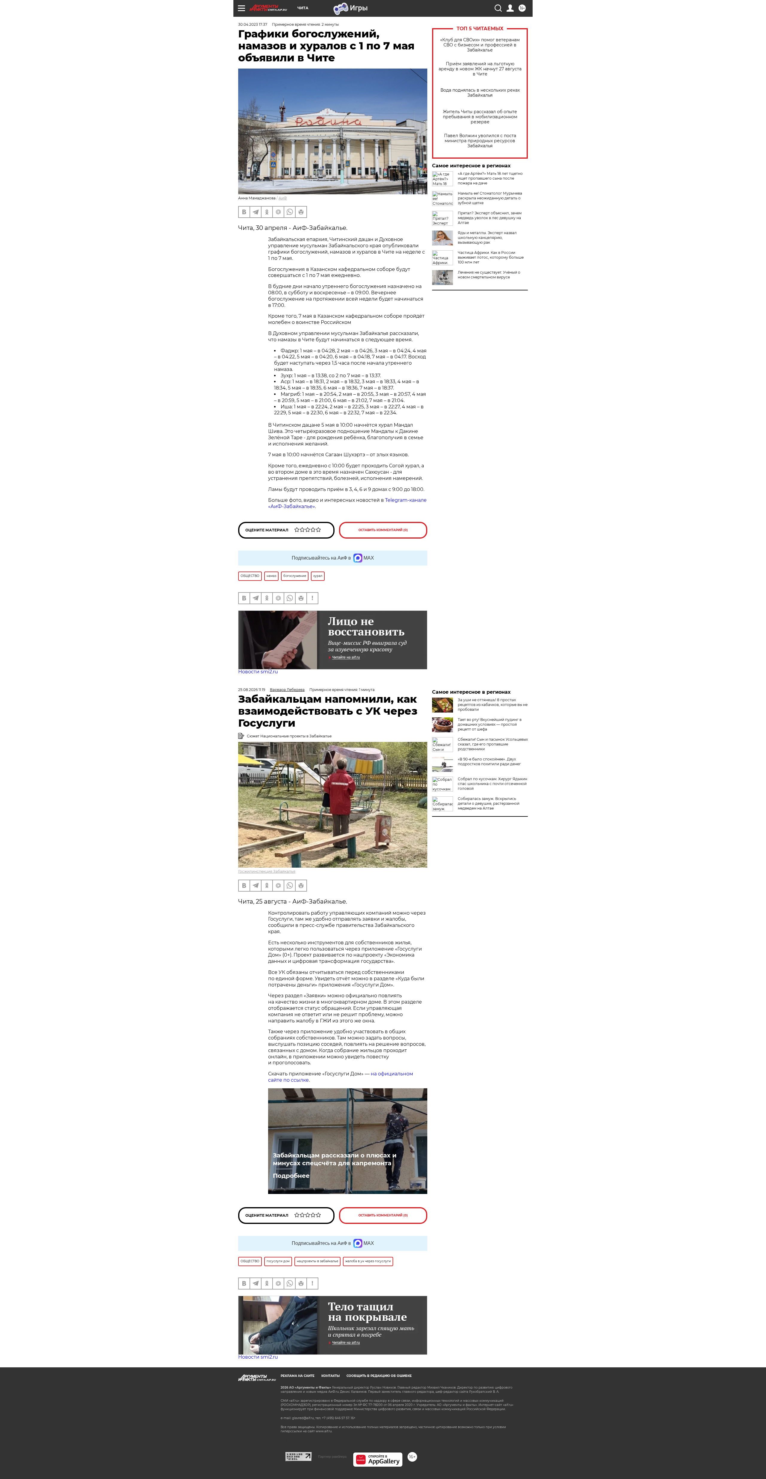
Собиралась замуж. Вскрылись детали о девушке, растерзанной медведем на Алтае (488, 803)
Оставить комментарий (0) (383, 530)
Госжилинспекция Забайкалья (266, 871)
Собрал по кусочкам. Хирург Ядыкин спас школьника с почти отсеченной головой (492, 784)
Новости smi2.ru (258, 672)
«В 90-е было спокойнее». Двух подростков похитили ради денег (489, 761)
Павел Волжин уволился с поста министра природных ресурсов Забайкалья (480, 140)
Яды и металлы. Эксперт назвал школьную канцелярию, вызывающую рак (487, 238)
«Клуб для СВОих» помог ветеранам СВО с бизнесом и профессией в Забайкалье (480, 45)
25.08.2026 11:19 (251, 689)
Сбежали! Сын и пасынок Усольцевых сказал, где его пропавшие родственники (493, 744)
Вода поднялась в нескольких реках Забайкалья (480, 93)
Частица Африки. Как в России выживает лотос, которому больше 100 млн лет (491, 257)
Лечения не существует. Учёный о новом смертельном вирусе (489, 274)
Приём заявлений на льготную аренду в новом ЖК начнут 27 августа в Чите (480, 69)
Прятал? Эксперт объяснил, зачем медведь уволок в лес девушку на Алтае (490, 218)
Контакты (330, 1376)
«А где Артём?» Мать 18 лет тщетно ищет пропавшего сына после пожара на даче (490, 178)
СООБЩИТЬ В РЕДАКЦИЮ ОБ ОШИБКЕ (379, 1376)
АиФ (283, 198)
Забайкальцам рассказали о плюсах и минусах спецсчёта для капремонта (334, 1159)
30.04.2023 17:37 (252, 24)
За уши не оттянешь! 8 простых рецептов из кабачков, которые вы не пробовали (493, 705)
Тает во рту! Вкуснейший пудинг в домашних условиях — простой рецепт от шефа (490, 724)
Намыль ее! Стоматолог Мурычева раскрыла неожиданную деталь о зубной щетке (490, 198)
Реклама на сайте (297, 1376)
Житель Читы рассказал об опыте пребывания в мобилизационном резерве (480, 117)
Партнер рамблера (332, 1456)
